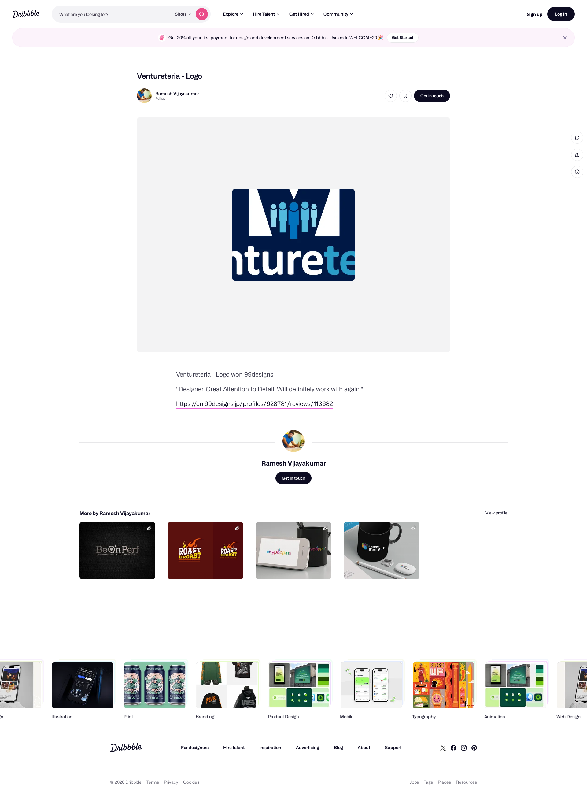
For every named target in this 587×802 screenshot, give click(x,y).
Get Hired (299, 14)
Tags (428, 782)
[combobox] (111, 14)
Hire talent (234, 747)
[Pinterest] (474, 747)
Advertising (307, 747)
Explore (230, 14)
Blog (338, 747)
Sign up (534, 14)
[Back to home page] (25, 14)
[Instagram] (464, 747)
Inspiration (270, 747)
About (364, 747)
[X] (443, 747)
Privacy (171, 782)
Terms (152, 782)
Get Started (402, 37)
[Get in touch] (119, 568)
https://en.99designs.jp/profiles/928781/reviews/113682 (254, 403)
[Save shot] (405, 96)
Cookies (191, 782)
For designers (195, 747)
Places (444, 782)
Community (335, 14)
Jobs (414, 782)
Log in (561, 14)
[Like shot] (391, 96)
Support (393, 747)
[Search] (202, 14)
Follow (160, 98)
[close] (565, 38)
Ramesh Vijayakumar (177, 93)
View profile (496, 512)
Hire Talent (264, 14)
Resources (466, 782)
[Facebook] (453, 747)
